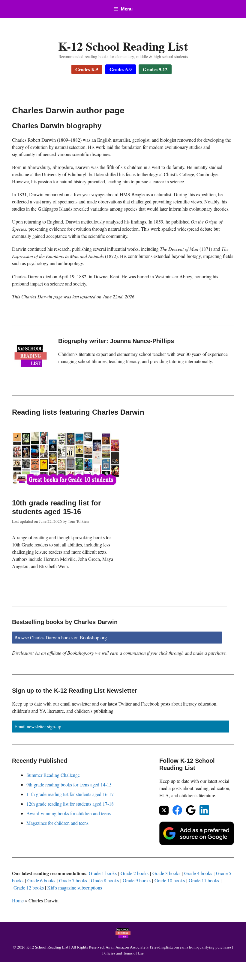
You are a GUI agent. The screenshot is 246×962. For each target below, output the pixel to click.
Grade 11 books (204, 880)
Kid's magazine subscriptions (74, 887)
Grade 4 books (198, 873)
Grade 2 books (134, 873)
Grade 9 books (137, 880)
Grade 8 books (105, 880)
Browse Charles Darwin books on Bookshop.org (60, 637)
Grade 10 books (169, 880)
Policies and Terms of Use (123, 953)
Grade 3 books (166, 873)
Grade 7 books (73, 880)
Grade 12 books (29, 887)
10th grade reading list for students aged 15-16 (56, 507)
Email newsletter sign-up (37, 726)
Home (18, 900)
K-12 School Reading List (123, 46)
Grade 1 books (103, 873)
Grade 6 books (41, 880)
